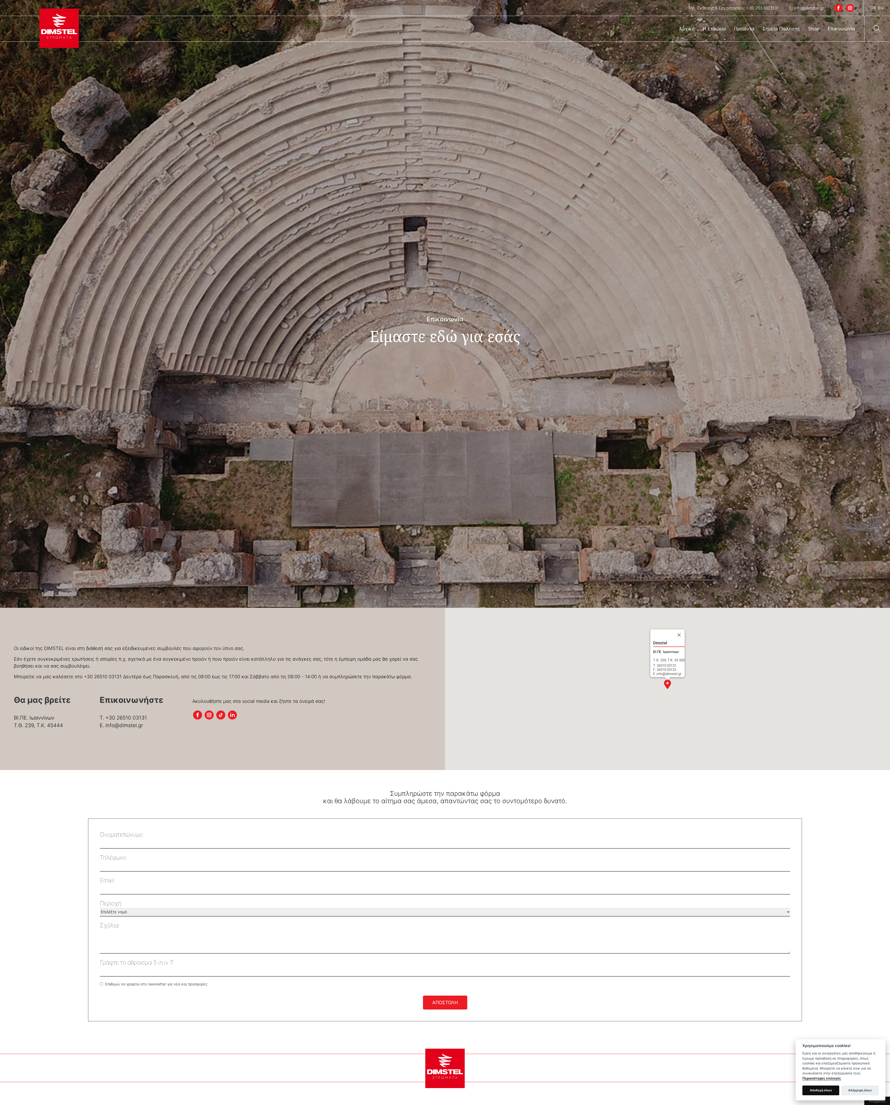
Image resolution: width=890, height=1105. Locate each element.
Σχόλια (109, 925)
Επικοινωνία (841, 29)
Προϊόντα (744, 29)
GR (873, 8)
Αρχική (687, 29)
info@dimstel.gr (809, 8)
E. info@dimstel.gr (121, 725)
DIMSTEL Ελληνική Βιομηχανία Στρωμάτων (59, 28)
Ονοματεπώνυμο (121, 834)
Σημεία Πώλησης (781, 29)
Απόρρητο (877, 1101)
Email (107, 880)
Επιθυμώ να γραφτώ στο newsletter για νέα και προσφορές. (156, 984)
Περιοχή (110, 903)
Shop (814, 29)
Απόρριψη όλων (860, 1090)
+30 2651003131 (762, 8)
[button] (667, 684)
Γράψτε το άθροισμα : (137, 962)
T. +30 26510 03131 (123, 718)
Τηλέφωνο (113, 857)
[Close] (679, 634)
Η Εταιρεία (714, 29)
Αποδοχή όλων (821, 1090)
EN (881, 8)
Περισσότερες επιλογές (821, 1078)
